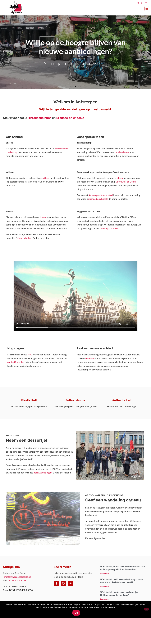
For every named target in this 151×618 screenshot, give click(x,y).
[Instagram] (63, 583)
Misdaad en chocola (70, 118)
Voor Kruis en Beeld (126, 181)
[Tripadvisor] (70, 583)
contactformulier (15, 362)
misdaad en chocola (98, 198)
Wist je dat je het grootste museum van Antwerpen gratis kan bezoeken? (122, 568)
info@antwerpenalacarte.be (17, 576)
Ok (76, 612)
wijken (45, 177)
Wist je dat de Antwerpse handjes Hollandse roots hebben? (119, 594)
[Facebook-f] (56, 583)
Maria (120, 177)
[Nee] (146, 609)
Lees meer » (104, 573)
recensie (89, 358)
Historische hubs (39, 118)
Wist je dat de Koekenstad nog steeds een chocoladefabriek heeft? (121, 581)
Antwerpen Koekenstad (100, 195)
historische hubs (25, 238)
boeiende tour (122, 152)
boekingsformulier (109, 228)
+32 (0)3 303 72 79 (16, 580)
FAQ (30, 354)
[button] (147, 8)
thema (43, 217)
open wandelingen (42, 472)
